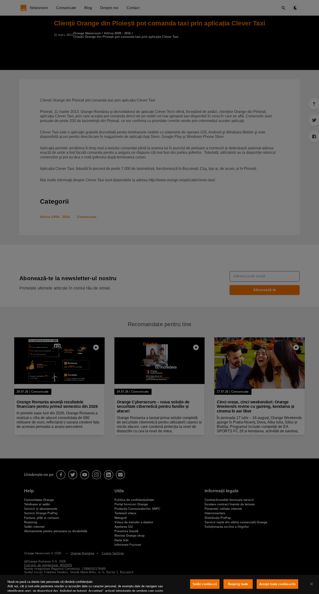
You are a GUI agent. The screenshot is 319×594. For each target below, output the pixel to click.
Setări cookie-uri (205, 584)
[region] (159, 584)
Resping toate (238, 584)
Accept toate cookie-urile (277, 584)
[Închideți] (311, 584)
